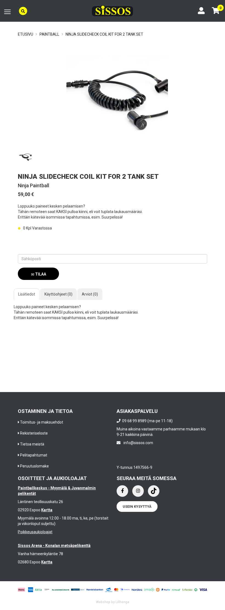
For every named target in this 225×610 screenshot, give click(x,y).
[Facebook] (122, 491)
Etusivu (25, 34)
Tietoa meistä (32, 444)
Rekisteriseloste (34, 433)
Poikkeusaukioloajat (35, 532)
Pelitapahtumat (33, 455)
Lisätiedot (26, 294)
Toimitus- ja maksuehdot (41, 422)
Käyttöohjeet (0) (58, 294)
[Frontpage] (112, 10)
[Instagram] (138, 491)
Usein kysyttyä (137, 506)
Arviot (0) (90, 294)
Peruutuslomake (34, 466)
